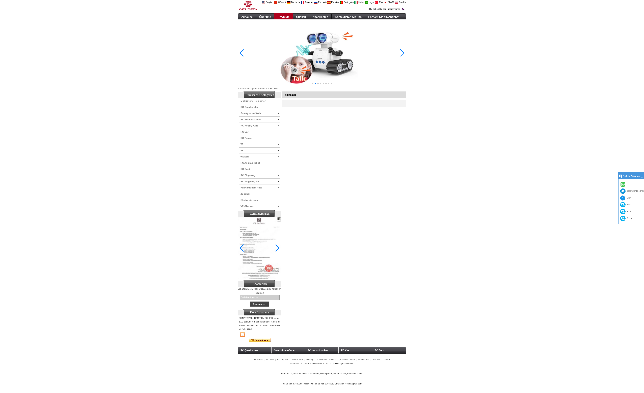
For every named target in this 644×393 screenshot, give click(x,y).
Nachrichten (320, 17)
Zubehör (263, 88)
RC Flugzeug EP (249, 181)
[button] (312, 83)
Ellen (628, 198)
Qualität (301, 17)
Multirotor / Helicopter (252, 101)
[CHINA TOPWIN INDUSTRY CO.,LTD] (248, 9)
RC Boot (245, 169)
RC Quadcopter (249, 107)
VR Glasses (247, 206)
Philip (629, 218)
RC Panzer (246, 138)
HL (242, 150)
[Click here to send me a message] (623, 184)
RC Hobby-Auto (249, 125)
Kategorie (252, 88)
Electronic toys (249, 200)
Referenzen (363, 359)
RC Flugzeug (247, 175)
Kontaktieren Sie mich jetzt (260, 340)
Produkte (283, 17)
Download (376, 359)
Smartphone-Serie (250, 113)
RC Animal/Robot (250, 162)
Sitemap (309, 359)
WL (242, 144)
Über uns (265, 17)
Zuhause (247, 17)
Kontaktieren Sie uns (348, 17)
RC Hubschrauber (250, 119)
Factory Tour (282, 359)
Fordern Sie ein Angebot (383, 17)
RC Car (244, 131)
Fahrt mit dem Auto (251, 187)
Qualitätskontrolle (347, 359)
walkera (244, 156)
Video (387, 359)
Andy (628, 211)
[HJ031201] (322, 86)
